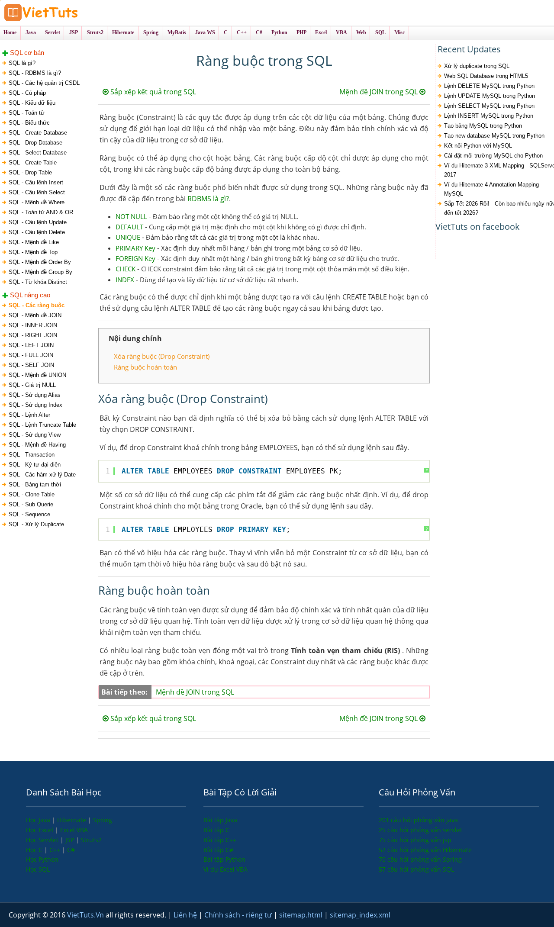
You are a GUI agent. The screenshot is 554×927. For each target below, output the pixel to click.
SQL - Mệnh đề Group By (40, 272)
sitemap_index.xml (360, 915)
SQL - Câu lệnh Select (37, 192)
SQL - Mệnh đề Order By (40, 262)
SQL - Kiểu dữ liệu (32, 103)
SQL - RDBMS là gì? (35, 73)
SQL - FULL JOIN (31, 355)
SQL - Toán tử (27, 112)
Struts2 (91, 840)
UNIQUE (128, 237)
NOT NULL (131, 216)
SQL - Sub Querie (31, 504)
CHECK (125, 268)
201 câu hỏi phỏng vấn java (418, 820)
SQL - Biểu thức (29, 122)
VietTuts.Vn (86, 915)
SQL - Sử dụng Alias (35, 395)
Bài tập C (216, 830)
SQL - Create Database (38, 132)
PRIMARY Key (135, 248)
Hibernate (72, 820)
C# (71, 850)
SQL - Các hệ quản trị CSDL (44, 83)
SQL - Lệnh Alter (29, 415)
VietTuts (73, 12)
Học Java (39, 820)
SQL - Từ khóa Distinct (38, 282)
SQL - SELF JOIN (31, 365)
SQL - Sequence (29, 514)
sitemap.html (301, 915)
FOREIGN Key (135, 258)
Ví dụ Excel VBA (225, 869)
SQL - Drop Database (35, 142)
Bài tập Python (224, 859)
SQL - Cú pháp (27, 93)
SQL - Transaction (32, 454)
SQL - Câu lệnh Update (38, 222)
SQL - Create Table (33, 162)
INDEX (125, 279)
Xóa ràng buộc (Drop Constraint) (161, 356)
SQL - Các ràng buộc (36, 305)
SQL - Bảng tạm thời (35, 484)
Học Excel (40, 830)
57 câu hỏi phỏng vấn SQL (416, 869)
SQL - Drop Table (30, 172)
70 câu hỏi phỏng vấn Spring (420, 859)
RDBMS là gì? (208, 198)
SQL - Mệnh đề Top (33, 252)
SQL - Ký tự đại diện (35, 464)
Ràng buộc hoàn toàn (145, 367)
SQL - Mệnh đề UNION (37, 375)
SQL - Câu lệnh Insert (36, 182)
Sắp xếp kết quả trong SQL (152, 92)
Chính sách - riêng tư (239, 915)
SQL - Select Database (38, 152)
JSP (70, 840)
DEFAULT (129, 226)
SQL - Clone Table (32, 494)
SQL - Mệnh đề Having (37, 444)
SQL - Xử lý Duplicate (36, 524)
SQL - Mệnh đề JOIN (35, 315)
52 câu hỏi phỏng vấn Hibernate (425, 850)
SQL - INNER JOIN (33, 325)
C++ (55, 850)
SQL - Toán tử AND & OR (41, 212)
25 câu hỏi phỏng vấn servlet (420, 830)
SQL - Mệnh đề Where (36, 202)
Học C (35, 850)
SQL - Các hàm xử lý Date (42, 474)
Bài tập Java (220, 820)
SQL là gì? (22, 63)
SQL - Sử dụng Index (35, 405)
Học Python (42, 859)
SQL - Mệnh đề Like (34, 242)
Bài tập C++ (219, 840)
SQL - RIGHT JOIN (33, 335)
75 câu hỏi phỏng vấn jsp (415, 840)
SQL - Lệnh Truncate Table (42, 425)
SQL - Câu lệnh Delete (37, 232)
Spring (102, 820)
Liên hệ (186, 915)
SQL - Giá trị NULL (32, 385)
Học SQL (38, 869)
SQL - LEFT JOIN (31, 345)
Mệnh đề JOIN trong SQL (379, 92)
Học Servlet (43, 840)
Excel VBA (74, 830)
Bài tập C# (218, 850)
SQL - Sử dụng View (35, 434)
